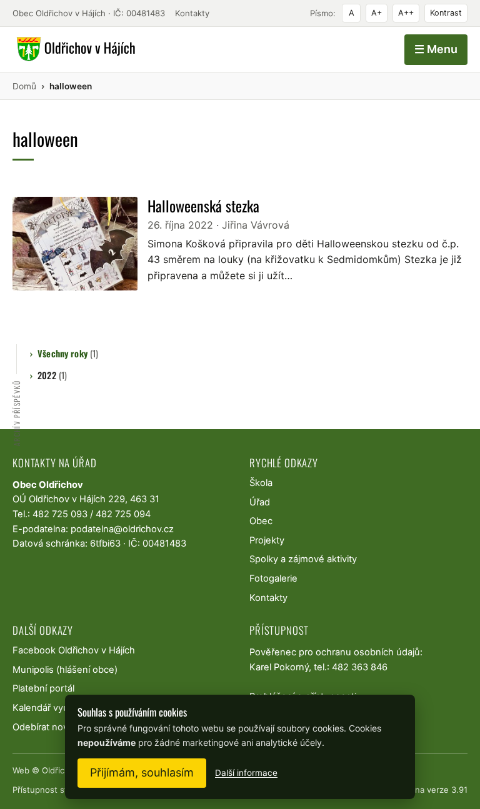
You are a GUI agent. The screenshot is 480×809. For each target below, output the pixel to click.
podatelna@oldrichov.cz (122, 529)
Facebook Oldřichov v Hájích (73, 650)
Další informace (246, 773)
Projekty (266, 540)
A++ (406, 12)
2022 (52, 375)
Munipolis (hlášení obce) (65, 669)
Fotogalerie (273, 578)
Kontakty (192, 13)
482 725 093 (60, 514)
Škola (260, 483)
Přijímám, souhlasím (142, 772)
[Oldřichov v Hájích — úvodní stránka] (74, 49)
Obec (260, 521)
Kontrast (446, 12)
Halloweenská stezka (203, 205)
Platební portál (43, 688)
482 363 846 (360, 667)
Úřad (259, 502)
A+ (376, 12)
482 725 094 (123, 514)
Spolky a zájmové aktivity (303, 559)
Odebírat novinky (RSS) (61, 727)
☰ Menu (436, 49)
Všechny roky (68, 353)
